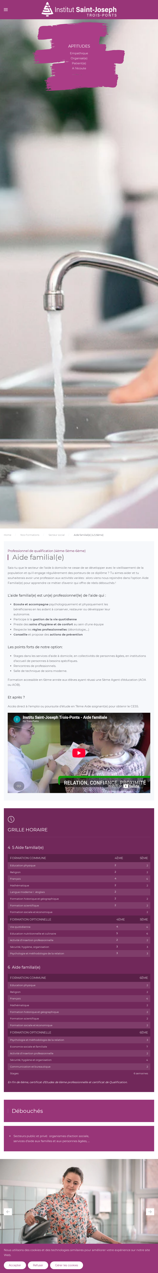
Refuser (38, 1265)
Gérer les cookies (66, 1265)
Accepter (15, 1265)
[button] (6, 9)
